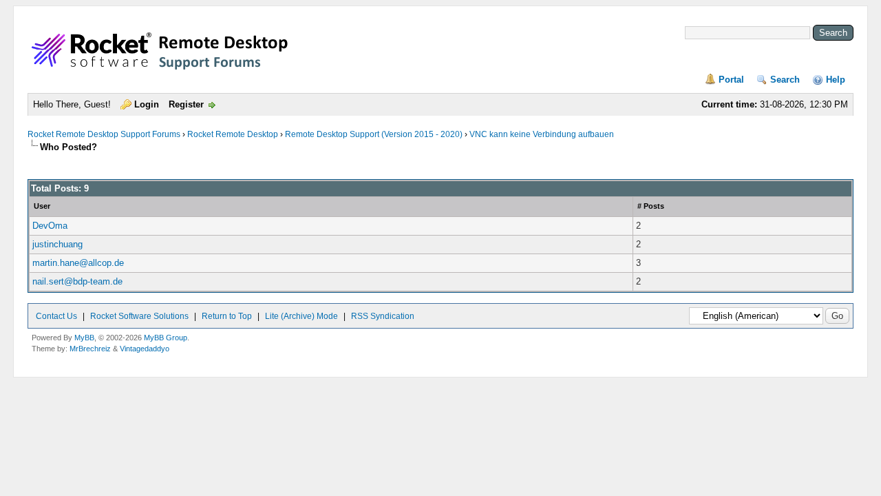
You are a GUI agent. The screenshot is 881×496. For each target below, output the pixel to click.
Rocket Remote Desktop (232, 134)
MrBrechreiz (90, 348)
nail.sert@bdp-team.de (77, 281)
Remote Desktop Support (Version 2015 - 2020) (374, 134)
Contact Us (56, 316)
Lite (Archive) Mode (301, 316)
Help (835, 79)
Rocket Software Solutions (139, 316)
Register (186, 104)
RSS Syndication (382, 316)
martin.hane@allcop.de (78, 263)
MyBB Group (165, 337)
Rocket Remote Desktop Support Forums (104, 134)
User (42, 206)
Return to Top (227, 316)
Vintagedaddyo (144, 348)
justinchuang (57, 244)
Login (146, 104)
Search (785, 79)
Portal (731, 79)
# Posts (650, 206)
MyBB (84, 337)
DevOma (49, 225)
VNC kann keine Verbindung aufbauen (541, 134)
